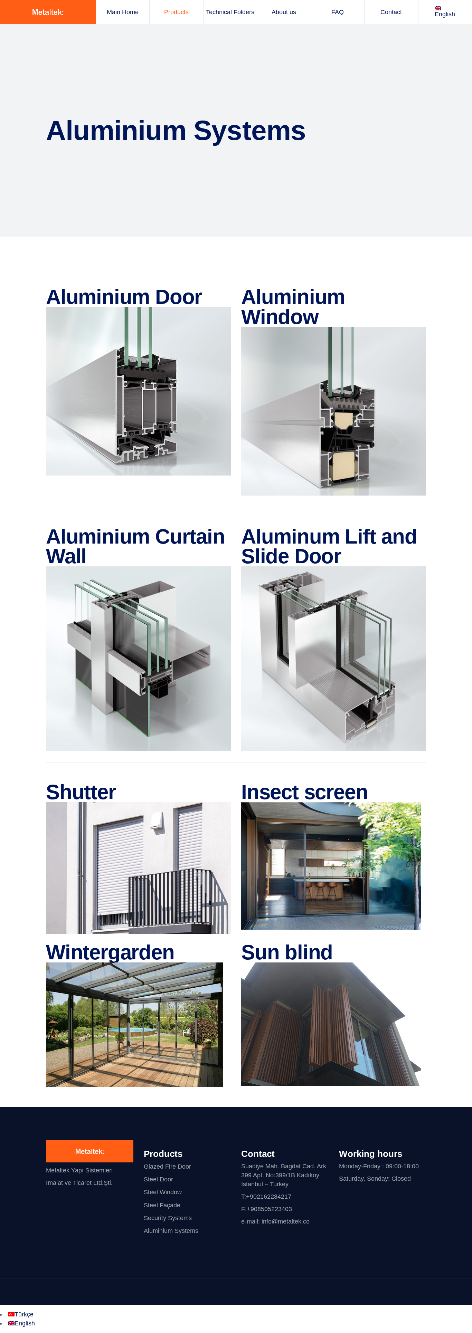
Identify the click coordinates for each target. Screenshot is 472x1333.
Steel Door (158, 1179)
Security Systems (168, 1218)
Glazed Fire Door (167, 1166)
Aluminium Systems (171, 1230)
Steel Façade (162, 1205)
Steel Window (163, 1192)
